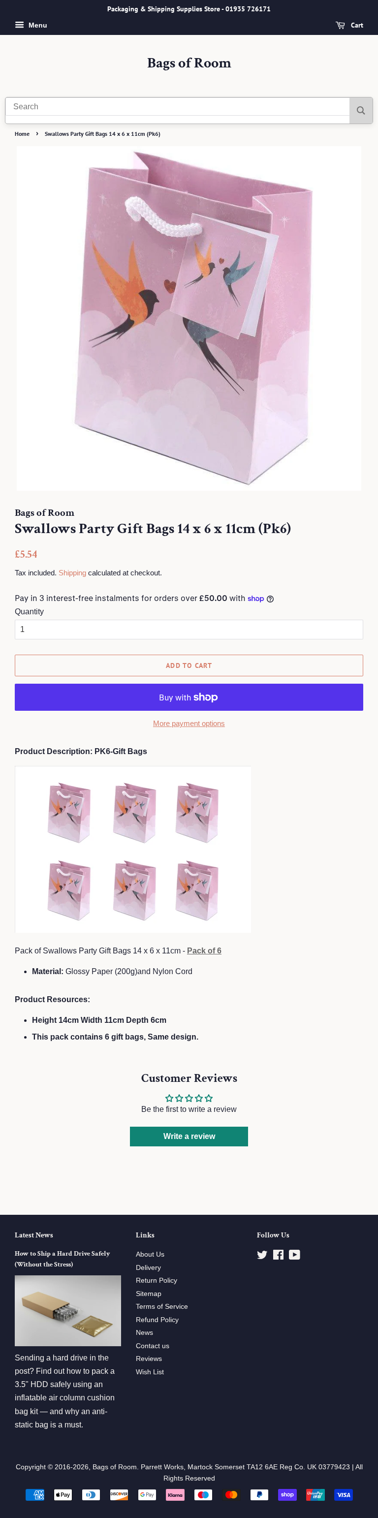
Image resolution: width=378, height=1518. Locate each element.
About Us (150, 1254)
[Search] (361, 110)
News (144, 1332)
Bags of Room (189, 63)
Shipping (72, 573)
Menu (37, 25)
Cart (356, 25)
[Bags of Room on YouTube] (294, 1257)
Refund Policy (157, 1320)
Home (22, 133)
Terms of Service (162, 1306)
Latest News (34, 1235)
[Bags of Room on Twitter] (262, 1257)
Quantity (29, 611)
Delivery (148, 1267)
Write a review (189, 1136)
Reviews (149, 1358)
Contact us (152, 1346)
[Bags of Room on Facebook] (278, 1257)
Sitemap (148, 1293)
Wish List (150, 1372)
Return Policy (156, 1280)
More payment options (189, 723)
